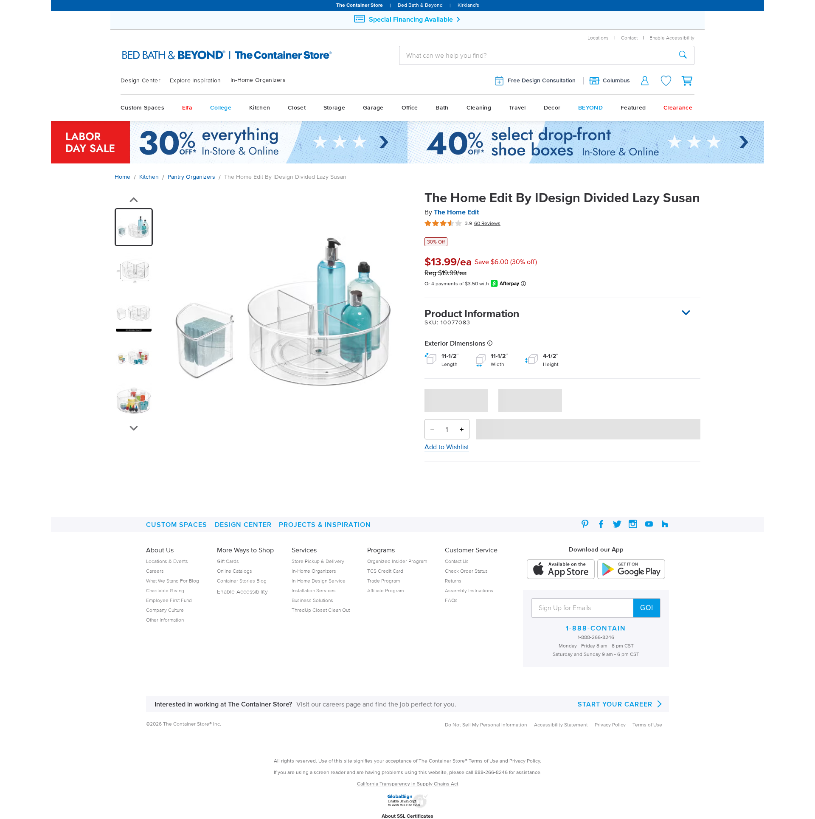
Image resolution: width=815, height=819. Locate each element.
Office (410, 107)
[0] (687, 81)
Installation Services (314, 590)
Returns (453, 580)
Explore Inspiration (195, 80)
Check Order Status (466, 571)
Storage (334, 107)
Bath (442, 107)
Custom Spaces (142, 107)
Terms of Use (647, 724)
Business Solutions (312, 600)
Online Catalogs (234, 571)
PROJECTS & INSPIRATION (325, 524)
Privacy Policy (610, 724)
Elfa (187, 107)
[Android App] (631, 569)
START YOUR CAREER (615, 704)
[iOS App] (561, 569)
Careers (155, 571)
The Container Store (359, 5)
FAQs (451, 600)
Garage (373, 107)
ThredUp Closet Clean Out (321, 610)
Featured (633, 107)
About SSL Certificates (407, 816)
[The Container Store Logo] (207, 55)
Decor (552, 107)
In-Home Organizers (258, 80)
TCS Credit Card (385, 571)
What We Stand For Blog (172, 580)
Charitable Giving (165, 590)
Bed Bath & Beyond (420, 5)
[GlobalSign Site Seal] (407, 806)
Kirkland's (468, 5)
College (220, 107)
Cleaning (479, 107)
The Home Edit (456, 212)
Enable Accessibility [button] (671, 37)
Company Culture (165, 610)
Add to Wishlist (446, 446)
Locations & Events (167, 561)
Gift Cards (228, 561)
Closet (297, 107)
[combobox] (535, 55)
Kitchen (259, 107)
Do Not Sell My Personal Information (486, 724)
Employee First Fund (169, 600)
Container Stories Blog (242, 580)
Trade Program (383, 580)
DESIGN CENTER (243, 524)
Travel (517, 107)
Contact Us (457, 561)
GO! (646, 607)
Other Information (165, 619)
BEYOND (590, 107)
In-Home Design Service (319, 580)
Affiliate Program (385, 590)
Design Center (140, 80)
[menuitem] (145, 81)
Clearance (677, 107)
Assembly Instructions (469, 590)
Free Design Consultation (542, 80)
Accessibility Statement (561, 724)
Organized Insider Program (397, 561)
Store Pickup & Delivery (318, 561)
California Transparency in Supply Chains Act (407, 783)
